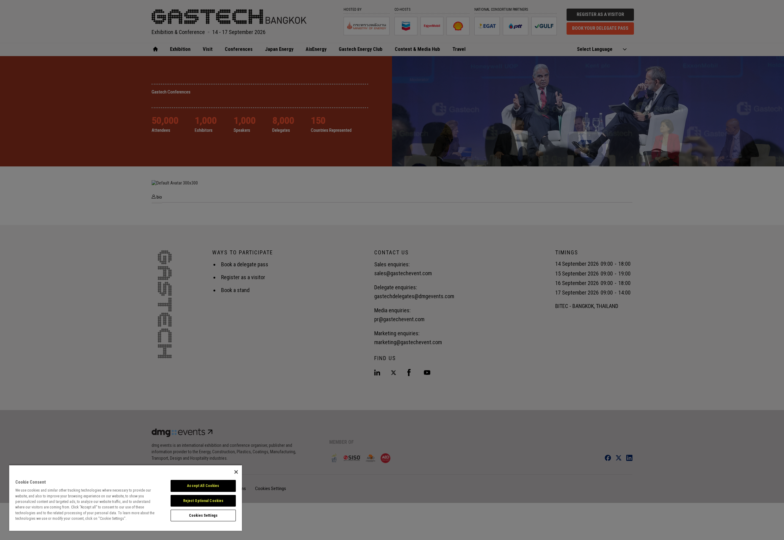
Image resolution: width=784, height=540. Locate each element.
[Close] (236, 472)
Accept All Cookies (203, 486)
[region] (125, 498)
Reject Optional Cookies (203, 501)
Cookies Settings (203, 515)
